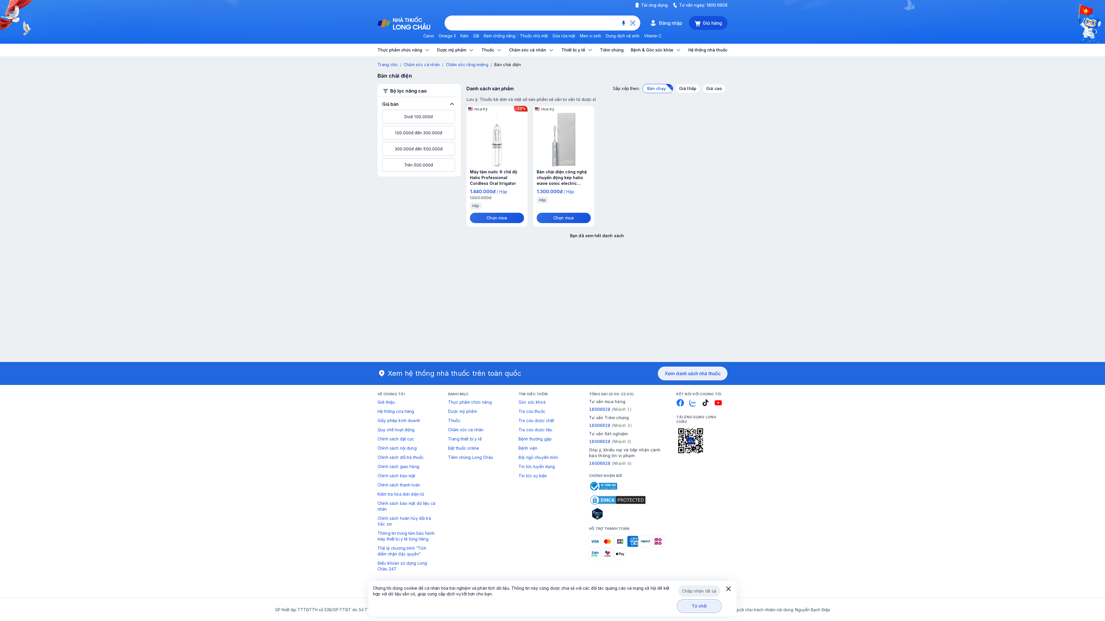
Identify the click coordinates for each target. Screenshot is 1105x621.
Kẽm (464, 35)
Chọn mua (497, 217)
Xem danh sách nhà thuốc (693, 373)
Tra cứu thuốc (532, 411)
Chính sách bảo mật (397, 475)
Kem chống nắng (499, 35)
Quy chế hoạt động (396, 429)
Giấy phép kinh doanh (399, 420)
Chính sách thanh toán (399, 484)
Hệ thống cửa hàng (396, 411)
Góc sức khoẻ (532, 402)
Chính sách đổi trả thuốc (401, 457)
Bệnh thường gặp (535, 438)
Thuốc (454, 420)
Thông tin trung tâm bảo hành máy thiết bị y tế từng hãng (406, 536)
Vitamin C (653, 35)
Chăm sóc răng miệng (467, 64)
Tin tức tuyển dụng (537, 466)
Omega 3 (447, 35)
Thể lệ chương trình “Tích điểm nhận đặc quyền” (402, 551)
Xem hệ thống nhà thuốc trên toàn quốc (454, 373)
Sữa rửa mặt (563, 35)
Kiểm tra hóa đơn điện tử (401, 494)
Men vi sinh (590, 35)
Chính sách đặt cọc (396, 438)
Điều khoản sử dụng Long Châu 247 (402, 566)
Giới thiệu (386, 402)
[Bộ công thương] (603, 486)
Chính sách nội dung (397, 448)
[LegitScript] (618, 514)
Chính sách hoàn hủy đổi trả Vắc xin (404, 521)
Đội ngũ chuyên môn (538, 457)
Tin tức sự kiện (533, 475)
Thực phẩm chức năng (470, 402)
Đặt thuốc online (463, 448)
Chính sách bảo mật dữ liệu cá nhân (406, 506)
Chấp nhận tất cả (699, 591)
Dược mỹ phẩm (462, 411)
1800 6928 (716, 5)
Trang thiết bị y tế (465, 438)
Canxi (428, 35)
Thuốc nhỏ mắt (534, 35)
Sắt (476, 35)
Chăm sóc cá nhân (422, 64)
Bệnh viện (528, 448)
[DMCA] (618, 500)
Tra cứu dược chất (536, 420)
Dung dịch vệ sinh (622, 35)
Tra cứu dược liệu (535, 429)
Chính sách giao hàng (398, 466)
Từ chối (699, 605)
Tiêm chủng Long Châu (470, 457)
